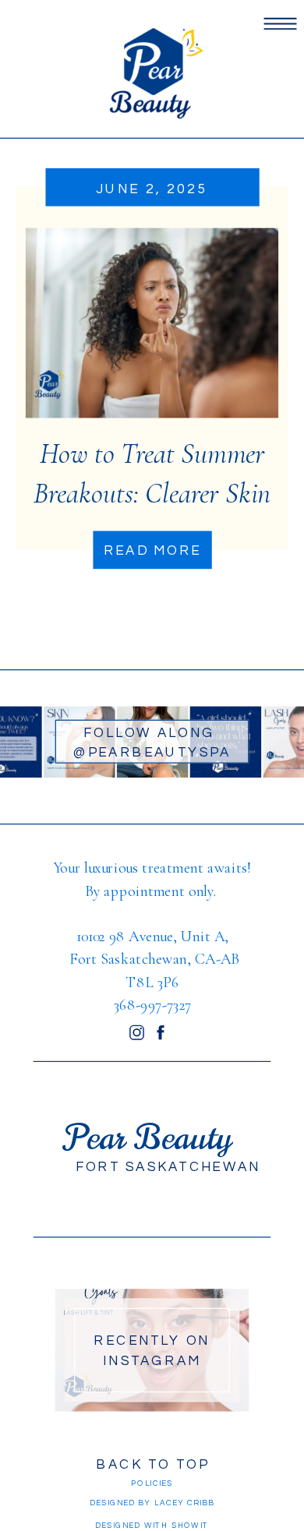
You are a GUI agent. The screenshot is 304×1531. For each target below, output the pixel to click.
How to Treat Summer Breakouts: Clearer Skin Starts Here (152, 493)
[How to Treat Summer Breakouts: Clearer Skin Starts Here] (152, 323)
